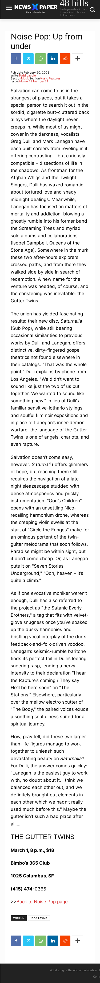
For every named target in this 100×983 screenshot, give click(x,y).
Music (25, 78)
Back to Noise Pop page (42, 901)
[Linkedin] (52, 58)
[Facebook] (16, 58)
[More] (77, 58)
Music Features (50, 78)
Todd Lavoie (27, 75)
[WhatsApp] (40, 58)
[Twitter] (28, 58)
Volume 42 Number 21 (33, 81)
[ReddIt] (65, 58)
